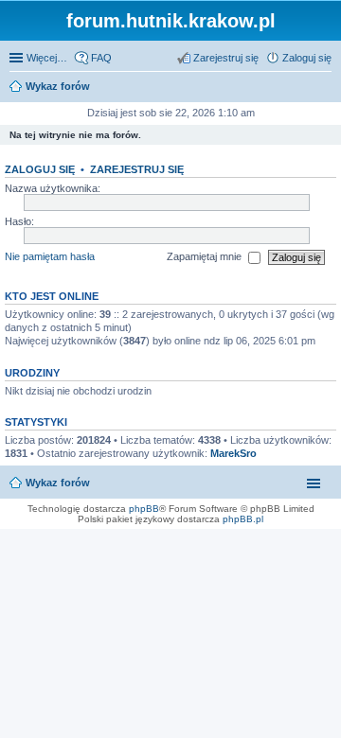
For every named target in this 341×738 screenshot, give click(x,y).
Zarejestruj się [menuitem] (226, 57)
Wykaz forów (58, 482)
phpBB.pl (243, 519)
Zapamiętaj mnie (205, 256)
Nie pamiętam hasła (50, 256)
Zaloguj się (40, 169)
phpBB (144, 508)
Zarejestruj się (137, 169)
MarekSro (233, 453)
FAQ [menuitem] (101, 57)
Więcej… (47, 57)
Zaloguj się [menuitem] (307, 57)
